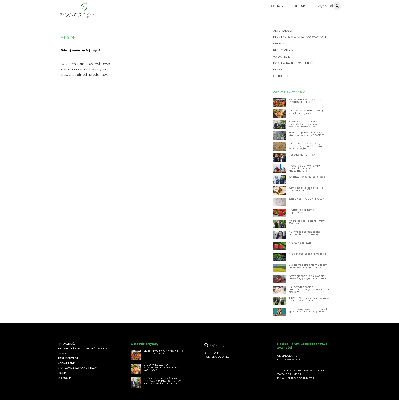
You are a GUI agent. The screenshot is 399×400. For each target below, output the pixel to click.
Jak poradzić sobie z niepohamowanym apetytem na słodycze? (309, 289)
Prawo (278, 43)
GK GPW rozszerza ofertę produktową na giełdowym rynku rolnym (305, 146)
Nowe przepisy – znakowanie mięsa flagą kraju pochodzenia (307, 277)
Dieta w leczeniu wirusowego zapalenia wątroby (306, 111)
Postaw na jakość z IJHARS (293, 63)
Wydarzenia (282, 56)
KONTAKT (299, 6)
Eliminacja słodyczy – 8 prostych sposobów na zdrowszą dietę (308, 310)
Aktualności (282, 30)
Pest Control (283, 50)
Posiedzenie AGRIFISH (302, 154)
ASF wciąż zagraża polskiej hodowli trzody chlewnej (305, 233)
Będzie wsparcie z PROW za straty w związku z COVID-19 (307, 133)
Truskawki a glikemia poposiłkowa (302, 211)
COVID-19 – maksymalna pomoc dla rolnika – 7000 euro (309, 299)
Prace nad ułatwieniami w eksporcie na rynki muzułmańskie (305, 168)
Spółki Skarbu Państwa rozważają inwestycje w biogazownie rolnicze (303, 124)
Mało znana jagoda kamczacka (307, 254)
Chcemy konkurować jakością (307, 176)
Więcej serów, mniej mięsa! (80, 50)
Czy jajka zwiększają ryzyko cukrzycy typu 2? (306, 188)
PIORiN (277, 69)
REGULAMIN (212, 352)
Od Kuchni (280, 76)
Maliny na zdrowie (300, 243)
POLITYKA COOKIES (216, 356)
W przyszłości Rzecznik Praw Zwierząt (307, 222)
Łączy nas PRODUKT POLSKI (307, 199)
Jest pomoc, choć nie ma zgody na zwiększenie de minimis (308, 266)
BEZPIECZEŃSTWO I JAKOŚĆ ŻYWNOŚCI (299, 37)
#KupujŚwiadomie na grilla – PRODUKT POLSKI (306, 100)
